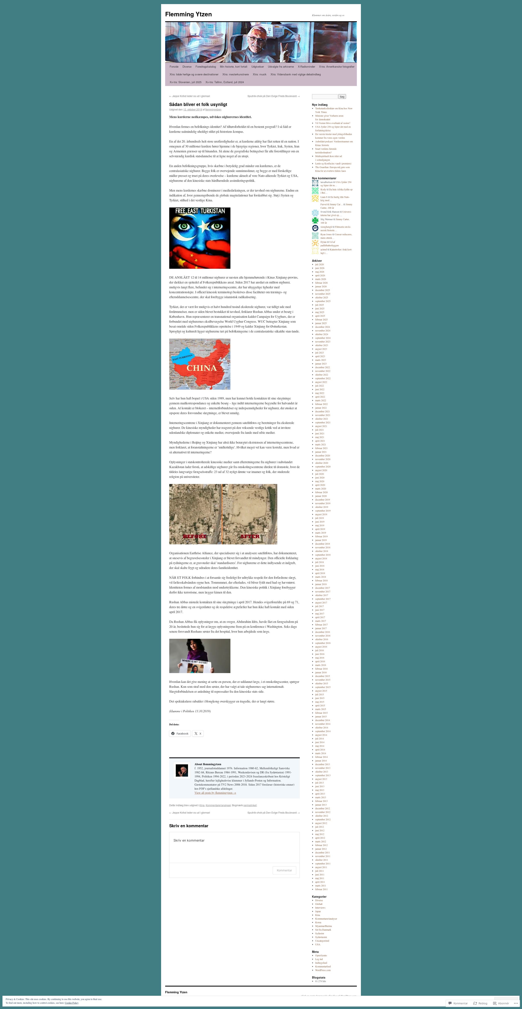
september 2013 (323, 775)
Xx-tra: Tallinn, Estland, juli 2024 (225, 82)
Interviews (320, 907)
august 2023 (321, 348)
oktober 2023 (321, 345)
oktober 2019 (321, 506)
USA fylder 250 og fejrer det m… (336, 183)
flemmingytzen (213, 109)
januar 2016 (321, 672)
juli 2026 (319, 264)
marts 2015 (320, 709)
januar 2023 (321, 363)
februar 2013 (321, 801)
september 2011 (323, 863)
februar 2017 (321, 624)
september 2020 (323, 466)
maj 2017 (319, 613)
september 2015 (323, 687)
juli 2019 (319, 518)
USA (317, 944)
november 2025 (322, 293)
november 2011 (322, 856)
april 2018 (320, 573)
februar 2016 (321, 668)
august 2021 (321, 426)
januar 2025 (321, 323)
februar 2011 (321, 889)
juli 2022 (319, 385)
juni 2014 (319, 742)
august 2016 (321, 646)
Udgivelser (257, 66)
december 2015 (322, 676)
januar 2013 (321, 804)
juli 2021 (319, 429)
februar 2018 (321, 580)
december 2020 (322, 455)
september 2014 (323, 731)
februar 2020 (321, 492)
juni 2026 (319, 268)
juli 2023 (319, 352)
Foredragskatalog (206, 66)
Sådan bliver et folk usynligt (198, 104)
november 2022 (322, 370)
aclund (324, 249)
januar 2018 (321, 584)
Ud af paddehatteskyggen (330, 243)
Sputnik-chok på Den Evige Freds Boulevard (274, 96)
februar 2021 (321, 448)
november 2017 (322, 591)
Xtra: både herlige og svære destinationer (194, 74)
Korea (318, 922)
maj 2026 (319, 271)
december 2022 (322, 367)
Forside (174, 66)
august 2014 (321, 734)
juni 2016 (319, 654)
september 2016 (323, 642)
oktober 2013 (321, 771)
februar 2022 (321, 404)
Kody (323, 189)
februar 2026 (321, 282)
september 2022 (323, 378)
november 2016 (322, 635)
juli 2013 (319, 782)
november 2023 (322, 341)
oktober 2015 (321, 683)
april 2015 (320, 705)
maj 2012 (319, 834)
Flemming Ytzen (188, 13)
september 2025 (323, 301)
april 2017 (320, 617)
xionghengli (326, 226)
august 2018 (321, 558)
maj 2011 (319, 878)
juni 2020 (319, 477)
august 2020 (321, 470)
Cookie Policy (72, 1002)
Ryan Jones (326, 234)
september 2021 (323, 422)
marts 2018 (320, 576)
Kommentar (284, 870)
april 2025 (320, 315)
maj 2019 (319, 525)
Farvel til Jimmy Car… (332, 204)
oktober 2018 (321, 551)
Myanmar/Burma (323, 926)
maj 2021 (319, 437)
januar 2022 (321, 407)
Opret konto (321, 955)
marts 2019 (320, 532)
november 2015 (322, 679)
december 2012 (322, 808)
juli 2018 (319, 562)
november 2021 (322, 415)
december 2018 (322, 543)
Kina (202, 805)
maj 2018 (319, 569)
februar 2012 (321, 845)
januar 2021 (321, 451)
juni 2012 (319, 830)
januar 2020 (321, 495)
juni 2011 (319, 874)
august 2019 (321, 514)
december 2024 (322, 326)
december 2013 (322, 764)
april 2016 (320, 661)
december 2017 (322, 587)
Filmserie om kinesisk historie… (336, 228)
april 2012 (320, 837)
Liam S (324, 196)
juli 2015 (319, 694)
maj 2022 (319, 393)
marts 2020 (320, 488)
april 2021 (320, 440)
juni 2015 (319, 698)
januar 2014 (321, 760)
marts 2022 (320, 400)
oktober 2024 (321, 334)
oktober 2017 (321, 595)
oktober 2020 (321, 462)
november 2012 (322, 812)
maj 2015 (319, 701)
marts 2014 (320, 753)
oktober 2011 (321, 859)
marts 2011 (320, 885)
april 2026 (320, 275)
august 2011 (321, 867)
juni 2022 (319, 389)
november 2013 (322, 767)
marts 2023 (320, 359)
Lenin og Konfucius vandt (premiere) (333, 163)
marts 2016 (320, 665)
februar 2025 (321, 319)
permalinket (250, 805)
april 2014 (320, 749)
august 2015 (321, 690)
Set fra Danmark (323, 929)
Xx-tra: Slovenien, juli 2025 (185, 82)
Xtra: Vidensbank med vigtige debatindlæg (296, 74)
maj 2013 (319, 790)
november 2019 (322, 503)
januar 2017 (321, 628)
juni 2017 (319, 609)
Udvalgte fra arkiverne (281, 66)
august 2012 (321, 823)
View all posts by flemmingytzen (215, 793)
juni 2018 (319, 565)
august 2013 (321, 778)
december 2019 (322, 499)
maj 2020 (319, 481)
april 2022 (320, 396)
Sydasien (319, 933)
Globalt (318, 903)
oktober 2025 (321, 297)
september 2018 (323, 554)
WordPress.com (323, 970)
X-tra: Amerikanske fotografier (336, 66)
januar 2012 (321, 848)
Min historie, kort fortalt (233, 66)
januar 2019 (321, 540)
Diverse (186, 66)
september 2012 (323, 819)
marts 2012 (320, 841)
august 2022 (321, 382)
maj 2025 (319, 312)
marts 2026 (320, 279)
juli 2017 (319, 606)
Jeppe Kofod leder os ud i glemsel (189, 96)
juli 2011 (319, 870)
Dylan (323, 241)
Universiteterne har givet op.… (336, 213)
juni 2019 (319, 521)
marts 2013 (320, 797)
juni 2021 (319, 433)
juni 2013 (319, 786)
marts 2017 (320, 620)
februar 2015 (321, 712)
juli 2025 (319, 304)
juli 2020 (319, 473)
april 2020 (320, 484)
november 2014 (322, 723)
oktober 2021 (321, 418)
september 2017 (323, 598)
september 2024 (323, 337)
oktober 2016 (321, 639)
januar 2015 (321, 716)
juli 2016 (319, 650)
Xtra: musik (260, 74)
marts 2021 (320, 444)
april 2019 (320, 529)
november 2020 (322, 459)
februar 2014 (321, 756)
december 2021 (322, 411)
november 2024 (322, 330)
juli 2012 (319, 826)
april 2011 (320, 881)
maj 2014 (319, 745)
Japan (318, 911)
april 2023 (320, 356)
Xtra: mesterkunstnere (235, 74)
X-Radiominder (306, 66)
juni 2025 (319, 308)
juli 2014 (319, 738)
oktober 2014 (321, 727)
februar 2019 (321, 536)
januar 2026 (321, 286)
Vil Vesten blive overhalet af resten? (332, 123)
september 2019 (323, 510)
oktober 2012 (321, 815)
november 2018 (322, 547)
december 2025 (322, 290)
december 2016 (322, 631)
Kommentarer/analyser (218, 805)
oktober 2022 (321, 374)
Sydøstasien (321, 937)
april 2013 (320, 793)
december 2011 (322, 852)
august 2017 (321, 602)
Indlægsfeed (321, 962)
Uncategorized (322, 940)
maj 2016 (319, 657)
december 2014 (322, 720)
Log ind (319, 959)
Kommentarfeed (323, 966)
